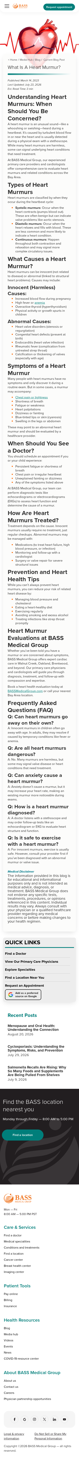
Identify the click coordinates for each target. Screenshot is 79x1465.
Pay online (11, 1294)
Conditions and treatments (21, 1247)
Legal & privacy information (14, 1436)
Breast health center (17, 1266)
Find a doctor (12, 1235)
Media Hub (26, 60)
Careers (9, 1393)
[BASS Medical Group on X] (44, 1419)
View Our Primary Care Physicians (31, 961)
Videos (8, 1340)
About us (10, 1380)
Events (8, 1346)
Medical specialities (17, 1241)
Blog (37, 60)
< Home (12, 60)
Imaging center (14, 1272)
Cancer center (13, 1260)
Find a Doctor (15, 953)
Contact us (11, 1387)
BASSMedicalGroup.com (25, 691)
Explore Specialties (20, 969)
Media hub (11, 1334)
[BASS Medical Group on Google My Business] (24, 1419)
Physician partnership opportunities (27, 1399)
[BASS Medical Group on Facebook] (14, 1419)
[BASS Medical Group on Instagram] (34, 1419)
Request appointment (59, 7)
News (7, 1352)
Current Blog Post (54, 60)
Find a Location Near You (24, 977)
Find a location (23, 1135)
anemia (40, 302)
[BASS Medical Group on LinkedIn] (54, 1419)
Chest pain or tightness (31, 397)
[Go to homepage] (20, 6)
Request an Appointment (24, 985)
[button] (6, 6)
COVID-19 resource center (21, 1358)
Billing (8, 1300)
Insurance (10, 1306)
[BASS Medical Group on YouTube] (64, 1419)
